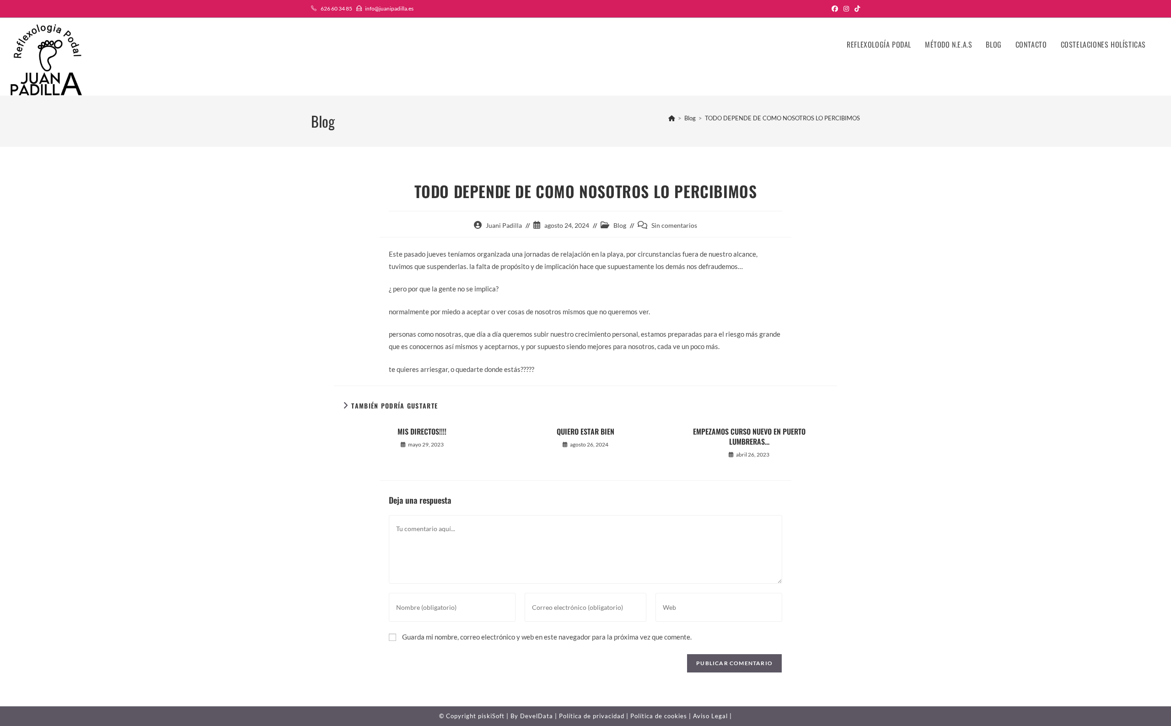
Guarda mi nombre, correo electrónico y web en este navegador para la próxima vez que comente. (547, 637)
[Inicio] (671, 118)
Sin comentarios (674, 225)
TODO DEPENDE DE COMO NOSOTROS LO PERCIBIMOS (782, 118)
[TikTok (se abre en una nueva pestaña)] (856, 8)
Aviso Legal (710, 716)
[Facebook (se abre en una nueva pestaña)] (835, 8)
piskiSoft (491, 716)
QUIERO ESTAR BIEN (585, 431)
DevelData (536, 716)
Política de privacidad (591, 716)
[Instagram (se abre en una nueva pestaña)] (846, 8)
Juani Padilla (504, 225)
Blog (619, 225)
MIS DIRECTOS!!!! (421, 431)
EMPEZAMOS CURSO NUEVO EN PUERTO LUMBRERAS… (749, 436)
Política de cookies (658, 716)
